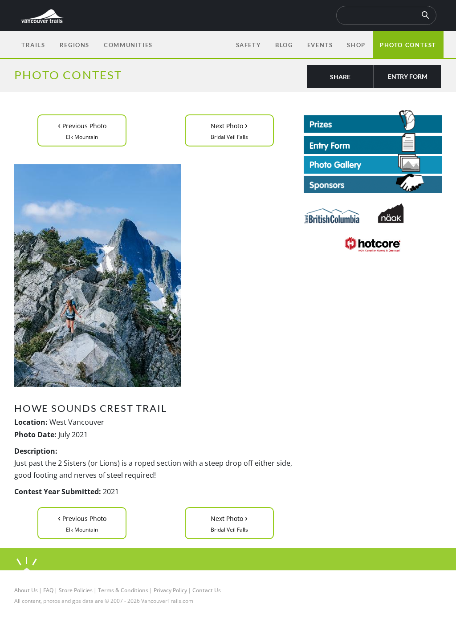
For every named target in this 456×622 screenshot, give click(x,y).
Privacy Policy (170, 590)
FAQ (48, 590)
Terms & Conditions (123, 590)
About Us (26, 590)
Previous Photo (82, 130)
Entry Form (408, 76)
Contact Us (206, 590)
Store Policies (76, 590)
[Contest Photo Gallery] (373, 163)
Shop (356, 45)
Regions (75, 45)
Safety (248, 45)
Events (320, 45)
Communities (128, 45)
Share (340, 77)
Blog (284, 45)
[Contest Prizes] (373, 121)
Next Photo (229, 130)
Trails (33, 45)
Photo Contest (408, 45)
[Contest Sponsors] (373, 184)
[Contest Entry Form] (373, 143)
